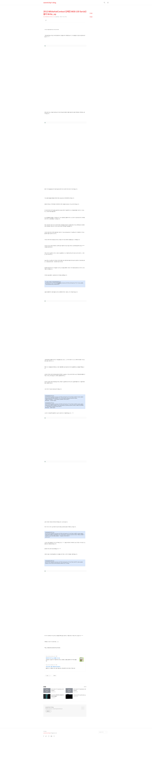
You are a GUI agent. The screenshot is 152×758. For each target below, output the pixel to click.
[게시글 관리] (50, 676)
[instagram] (48, 736)
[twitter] (46, 736)
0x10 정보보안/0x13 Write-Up (48, 16)
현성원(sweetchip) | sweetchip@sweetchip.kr (54, 708)
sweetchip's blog (49, 2)
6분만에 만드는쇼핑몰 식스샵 (53, 658)
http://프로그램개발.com (50, 664)
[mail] (54, 736)
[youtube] (51, 736)
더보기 (85, 686)
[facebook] (43, 736)
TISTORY (44, 731)
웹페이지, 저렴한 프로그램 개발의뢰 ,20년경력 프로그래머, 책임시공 (60, 668)
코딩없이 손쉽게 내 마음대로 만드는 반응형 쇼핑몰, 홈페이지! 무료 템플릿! (61, 660)
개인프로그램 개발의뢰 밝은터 (53, 666)
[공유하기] (49, 676)
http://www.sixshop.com (50, 656)
